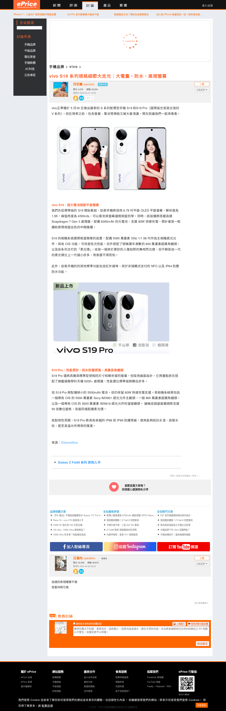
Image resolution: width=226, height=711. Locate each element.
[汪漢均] (61, 566)
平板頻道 (56, 686)
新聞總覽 (56, 677)
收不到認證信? (122, 690)
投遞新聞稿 (89, 686)
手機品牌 (30, 44)
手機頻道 (56, 681)
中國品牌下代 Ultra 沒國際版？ (175, 529)
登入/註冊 (207, 5)
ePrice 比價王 (26, 4)
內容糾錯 (119, 686)
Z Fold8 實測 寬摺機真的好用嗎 (122, 529)
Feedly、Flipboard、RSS (159, 686)
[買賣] (123, 5)
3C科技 (30, 69)
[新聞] (57, 5)
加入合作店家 (90, 677)
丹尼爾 (83, 84)
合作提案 (88, 690)
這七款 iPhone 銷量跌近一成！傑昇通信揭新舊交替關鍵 (180, 14)
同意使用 (201, 705)
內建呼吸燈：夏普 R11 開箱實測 (122, 534)
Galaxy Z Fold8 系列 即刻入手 (79, 462)
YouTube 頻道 (153, 681)
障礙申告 (119, 681)
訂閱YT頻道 (183, 546)
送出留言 (202, 643)
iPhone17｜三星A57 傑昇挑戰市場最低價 (35, 14)
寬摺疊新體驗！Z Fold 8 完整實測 (123, 520)
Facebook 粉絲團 (155, 677)
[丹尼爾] (61, 92)
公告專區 (30, 75)
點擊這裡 (47, 706)
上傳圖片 (180, 623)
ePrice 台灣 (26, 677)
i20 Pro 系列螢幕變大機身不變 (83, 14)
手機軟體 (30, 62)
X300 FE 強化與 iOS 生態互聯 (67, 524)
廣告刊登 (88, 681)
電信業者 (30, 57)
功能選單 (200, 89)
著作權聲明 (26, 686)
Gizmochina (69, 442)
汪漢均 (84, 558)
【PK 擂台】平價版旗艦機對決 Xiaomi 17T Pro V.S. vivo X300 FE (78, 515)
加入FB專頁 (76, 546)
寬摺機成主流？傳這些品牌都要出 (131, 14)
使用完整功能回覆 (199, 623)
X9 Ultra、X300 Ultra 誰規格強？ (69, 529)
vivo (73, 66)
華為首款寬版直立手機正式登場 (175, 524)
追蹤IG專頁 (130, 546)
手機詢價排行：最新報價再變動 (175, 534)
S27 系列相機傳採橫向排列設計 (175, 515)
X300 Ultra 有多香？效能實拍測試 (69, 534)
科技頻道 (56, 690)
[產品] (107, 5)
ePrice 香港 (26, 681)
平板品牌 (30, 50)
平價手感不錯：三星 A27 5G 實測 (123, 524)
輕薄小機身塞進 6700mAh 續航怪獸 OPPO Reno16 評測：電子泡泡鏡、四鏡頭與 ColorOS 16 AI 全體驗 (131, 515)
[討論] (90, 5)
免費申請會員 (121, 677)
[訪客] (61, 632)
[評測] (73, 5)
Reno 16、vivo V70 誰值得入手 (68, 520)
